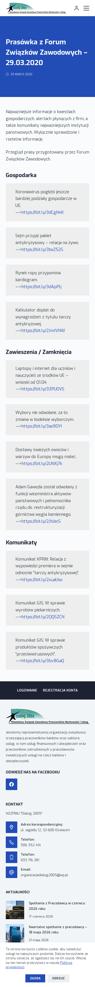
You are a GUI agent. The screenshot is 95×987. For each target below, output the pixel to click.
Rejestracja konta (60, 690)
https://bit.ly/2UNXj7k (41, 463)
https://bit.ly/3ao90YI (41, 426)
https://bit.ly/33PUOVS (42, 389)
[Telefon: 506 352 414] (11, 842)
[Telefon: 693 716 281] (11, 857)
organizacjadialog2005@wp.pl (44, 875)
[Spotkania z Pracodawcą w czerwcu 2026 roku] (15, 910)
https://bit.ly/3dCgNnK (42, 212)
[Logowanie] (76, 8)
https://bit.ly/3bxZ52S (42, 249)
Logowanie (27, 690)
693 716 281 (30, 860)
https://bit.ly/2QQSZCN (42, 617)
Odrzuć (58, 978)
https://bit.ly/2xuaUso (41, 580)
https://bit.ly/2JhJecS (41, 521)
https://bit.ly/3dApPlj (41, 287)
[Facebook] (11, 784)
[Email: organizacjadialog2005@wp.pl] (11, 872)
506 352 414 (31, 845)
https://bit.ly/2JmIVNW (43, 330)
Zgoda (35, 978)
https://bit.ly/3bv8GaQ (42, 661)
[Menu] (86, 8)
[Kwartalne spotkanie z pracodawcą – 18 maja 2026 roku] (15, 933)
